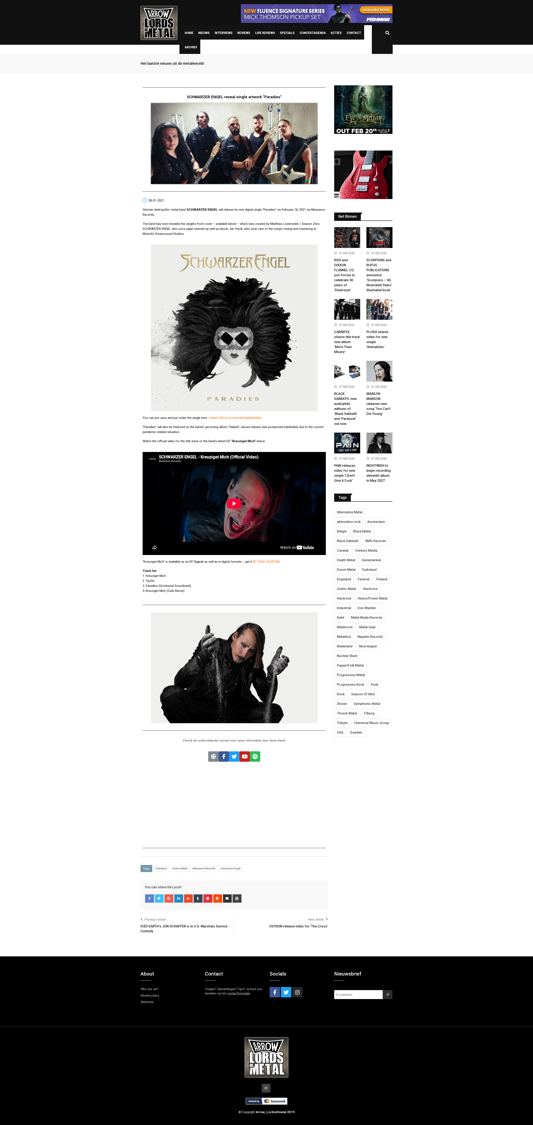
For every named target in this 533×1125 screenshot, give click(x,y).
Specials (287, 33)
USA (340, 732)
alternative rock (349, 522)
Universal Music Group (371, 723)
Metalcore (344, 627)
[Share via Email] (227, 898)
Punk (374, 685)
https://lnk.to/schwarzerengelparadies (236, 418)
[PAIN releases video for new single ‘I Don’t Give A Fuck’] (347, 443)
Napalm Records (370, 637)
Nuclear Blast (347, 656)
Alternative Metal (349, 512)
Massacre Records (204, 868)
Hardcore (370, 589)
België (341, 531)
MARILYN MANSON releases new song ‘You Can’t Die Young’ (378, 404)
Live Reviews (265, 33)
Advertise (147, 1002)
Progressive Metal (351, 675)
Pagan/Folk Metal (350, 665)
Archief (191, 47)
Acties (336, 33)
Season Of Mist (363, 694)
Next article (316, 919)
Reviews (243, 33)
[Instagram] (297, 992)
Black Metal (362, 531)
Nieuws (204, 33)
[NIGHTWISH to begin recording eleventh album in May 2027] (379, 443)
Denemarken (371, 560)
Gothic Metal (179, 868)
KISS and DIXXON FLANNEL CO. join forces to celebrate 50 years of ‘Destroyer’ (344, 275)
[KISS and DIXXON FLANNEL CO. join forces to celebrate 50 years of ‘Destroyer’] (347, 238)
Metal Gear (367, 627)
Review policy (150, 995)
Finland (381, 579)
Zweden (356, 732)
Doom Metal (346, 570)
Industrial (344, 608)
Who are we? (150, 989)
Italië (340, 618)
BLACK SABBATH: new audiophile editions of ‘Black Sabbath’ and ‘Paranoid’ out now (345, 409)
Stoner (342, 704)
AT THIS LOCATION (266, 562)
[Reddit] (217, 898)
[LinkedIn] (178, 898)
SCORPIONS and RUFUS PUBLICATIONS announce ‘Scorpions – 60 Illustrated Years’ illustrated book (379, 275)
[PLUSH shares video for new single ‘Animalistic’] (379, 310)
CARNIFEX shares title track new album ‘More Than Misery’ (347, 342)
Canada (343, 551)
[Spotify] (255, 756)
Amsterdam (376, 522)
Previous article (155, 919)
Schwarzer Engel (230, 868)
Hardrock (344, 598)
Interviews (224, 33)
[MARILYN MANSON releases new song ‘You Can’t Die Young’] (379, 372)
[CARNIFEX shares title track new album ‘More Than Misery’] (347, 310)
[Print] (237, 898)
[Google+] (168, 898)
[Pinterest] (207, 898)
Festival (364, 579)
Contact (354, 33)
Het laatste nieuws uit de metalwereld (172, 63)
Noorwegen (368, 646)
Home (189, 33)
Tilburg (369, 713)
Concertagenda (313, 33)
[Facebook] (224, 756)
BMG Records (375, 541)
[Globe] (213, 756)
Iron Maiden (367, 608)
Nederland (344, 646)
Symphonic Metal (367, 704)
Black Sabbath (348, 541)
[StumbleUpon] (188, 898)
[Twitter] (234, 756)
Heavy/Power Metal (372, 598)
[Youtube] (244, 756)
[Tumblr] (198, 898)
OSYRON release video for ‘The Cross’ (298, 926)
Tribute (342, 723)
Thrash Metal (347, 713)
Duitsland (161, 868)
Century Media (366, 551)
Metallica (344, 637)
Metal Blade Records (366, 618)
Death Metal (346, 560)
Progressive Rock (350, 685)
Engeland (344, 579)
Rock (341, 694)
